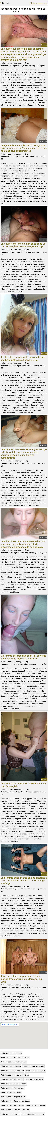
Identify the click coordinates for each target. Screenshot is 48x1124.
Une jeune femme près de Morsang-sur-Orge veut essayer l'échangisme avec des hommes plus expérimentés (24, 148)
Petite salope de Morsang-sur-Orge (15, 1075)
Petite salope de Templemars (12, 1105)
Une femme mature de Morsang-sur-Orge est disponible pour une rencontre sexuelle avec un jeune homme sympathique (24, 453)
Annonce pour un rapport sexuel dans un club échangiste (23, 785)
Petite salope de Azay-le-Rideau (13, 1084)
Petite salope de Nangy (34, 1079)
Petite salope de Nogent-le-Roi (13, 1097)
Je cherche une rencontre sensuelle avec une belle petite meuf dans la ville (23, 358)
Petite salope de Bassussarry (12, 1071)
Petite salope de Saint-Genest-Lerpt (15, 1057)
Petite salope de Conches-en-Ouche (15, 1101)
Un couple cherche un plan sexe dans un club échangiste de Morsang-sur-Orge (23, 245)
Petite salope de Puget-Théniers (13, 1062)
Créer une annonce (39, 3)
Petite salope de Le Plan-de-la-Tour (15, 1110)
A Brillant (4, 3)
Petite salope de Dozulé (10, 1114)
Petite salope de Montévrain (12, 1079)
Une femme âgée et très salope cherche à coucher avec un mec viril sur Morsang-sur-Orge (24, 880)
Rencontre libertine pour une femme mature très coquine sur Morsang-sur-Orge (22, 979)
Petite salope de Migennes (11, 1053)
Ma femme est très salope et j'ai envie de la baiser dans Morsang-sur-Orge (23, 657)
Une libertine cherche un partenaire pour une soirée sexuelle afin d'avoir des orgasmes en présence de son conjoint (23, 544)
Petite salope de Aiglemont (33, 1066)
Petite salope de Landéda (11, 1066)
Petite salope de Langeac (36, 1105)
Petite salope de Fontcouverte (13, 1088)
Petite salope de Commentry (32, 1114)
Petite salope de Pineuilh (35, 1071)
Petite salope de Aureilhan (11, 1092)
